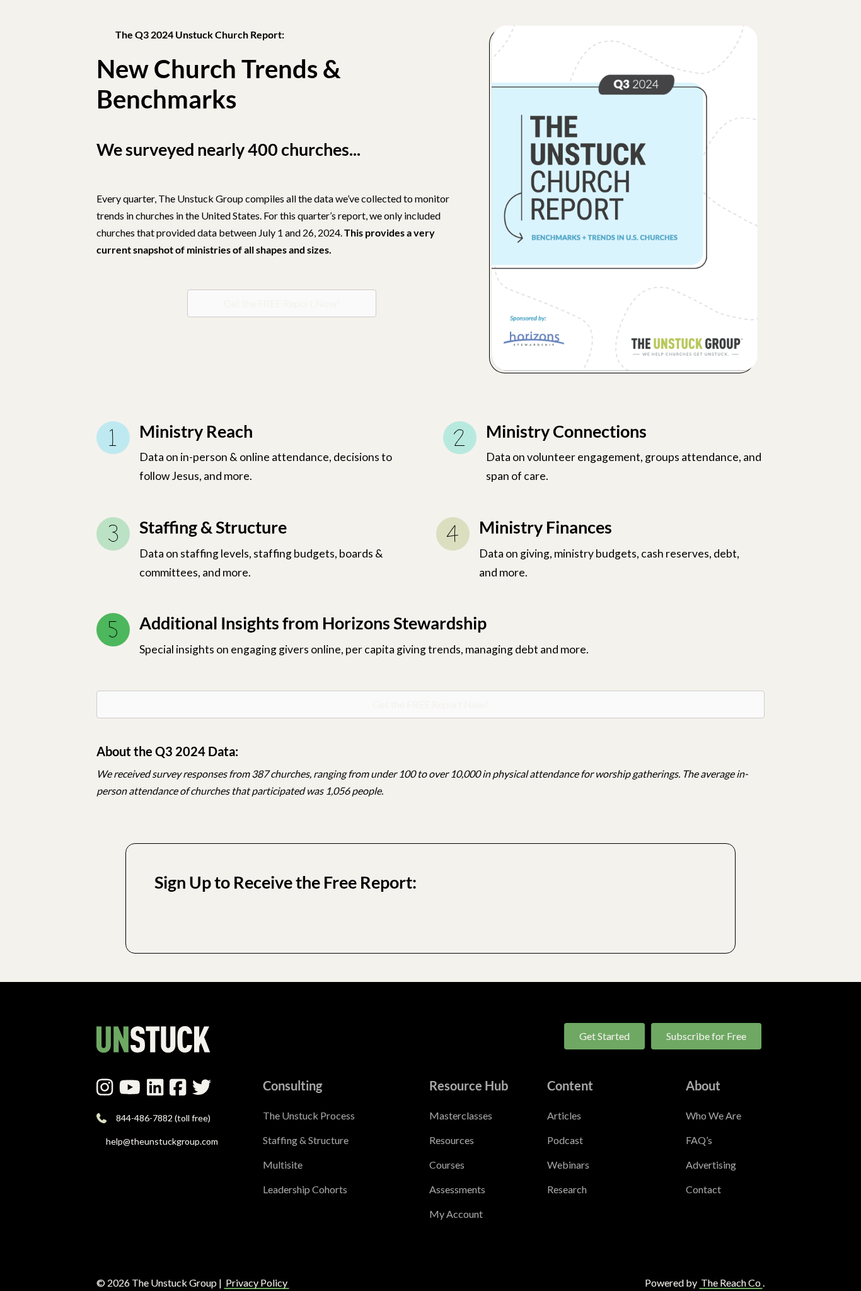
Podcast (565, 1140)
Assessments (457, 1189)
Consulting (292, 1085)
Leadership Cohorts (305, 1189)
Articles (564, 1115)
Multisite (283, 1165)
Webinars (568, 1165)
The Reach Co (731, 1282)
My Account (456, 1214)
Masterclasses (460, 1115)
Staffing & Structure (306, 1140)
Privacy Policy (256, 1282)
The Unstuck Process (309, 1115)
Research (567, 1189)
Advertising (711, 1165)
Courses (447, 1165)
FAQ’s (699, 1140)
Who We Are (713, 1115)
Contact (703, 1189)
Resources (451, 1140)
